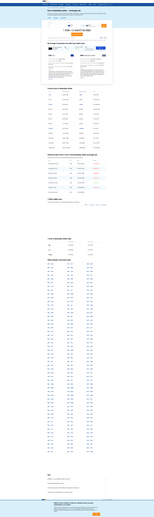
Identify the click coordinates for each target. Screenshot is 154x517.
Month (86, 204)
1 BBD (80, 94)
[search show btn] (107, 4)
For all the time (103, 204)
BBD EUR (103, 38)
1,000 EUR (63, 18)
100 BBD (81, 104)
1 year (97, 204)
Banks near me (83, 4)
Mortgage (61, 4)
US (109, 4)
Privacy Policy (70, 508)
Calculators (68, 4)
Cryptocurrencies (102, 4)
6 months (91, 204)
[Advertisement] (77, 463)
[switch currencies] (103, 25)
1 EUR (49, 18)
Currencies (75, 4)
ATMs (89, 4)
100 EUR (55, 18)
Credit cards (45, 4)
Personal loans (53, 4)
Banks (94, 4)
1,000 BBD (81, 128)
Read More (50, 79)
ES (111, 4)
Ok (96, 514)
